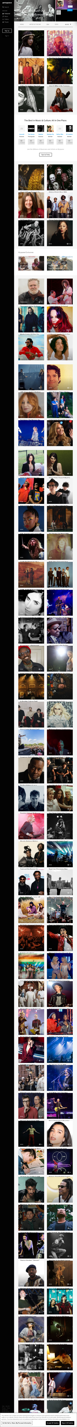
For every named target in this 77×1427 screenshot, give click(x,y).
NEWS (22, 24)
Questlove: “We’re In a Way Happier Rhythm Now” (34, 12)
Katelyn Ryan (51, 134)
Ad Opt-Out (5, 1410)
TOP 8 (56, 24)
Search (70, 10)
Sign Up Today (45, 154)
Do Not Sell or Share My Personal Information (17, 1423)
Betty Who (60, 134)
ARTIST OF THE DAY (35, 24)
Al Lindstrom (70, 134)
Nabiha (40, 134)
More (68, 24)
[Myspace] (7, 2)
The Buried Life (33, 134)
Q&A (47, 24)
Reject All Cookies (67, 1423)
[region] (38, 1420)
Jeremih (21, 134)
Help (3, 1406)
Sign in (7, 36)
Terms (8, 1408)
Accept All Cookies (53, 1423)
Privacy (4, 1408)
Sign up (7, 31)
